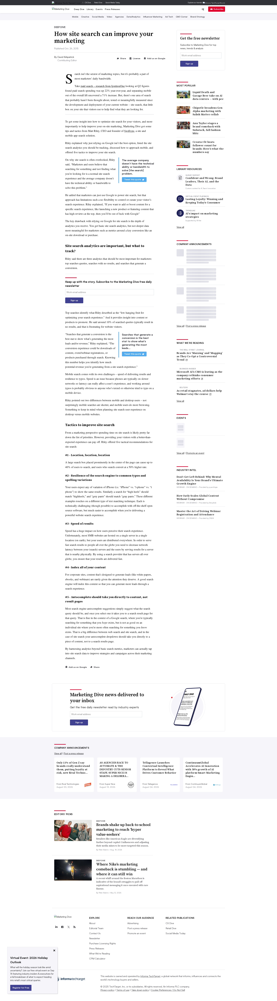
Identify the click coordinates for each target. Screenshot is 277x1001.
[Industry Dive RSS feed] (75, 927)
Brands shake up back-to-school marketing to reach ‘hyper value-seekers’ (123, 829)
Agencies (119, 16)
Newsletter (94, 938)
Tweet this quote (132, 179)
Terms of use (122, 990)
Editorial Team (96, 928)
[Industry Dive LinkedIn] (56, 927)
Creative (85, 16)
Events (99, 9)
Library (90, 9)
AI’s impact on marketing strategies (202, 215)
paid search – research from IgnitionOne (103, 86)
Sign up (74, 300)
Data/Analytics (133, 16)
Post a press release (196, 325)
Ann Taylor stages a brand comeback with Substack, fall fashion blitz (207, 128)
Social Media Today (113, 2)
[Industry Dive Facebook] (62, 927)
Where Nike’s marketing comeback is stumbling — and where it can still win (121, 869)
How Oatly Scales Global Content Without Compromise (198, 497)
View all (180, 227)
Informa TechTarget (150, 976)
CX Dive (88, 2)
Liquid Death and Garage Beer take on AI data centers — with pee (208, 95)
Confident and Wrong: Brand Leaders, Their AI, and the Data (204, 181)
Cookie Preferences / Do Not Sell (168, 990)
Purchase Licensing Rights (102, 943)
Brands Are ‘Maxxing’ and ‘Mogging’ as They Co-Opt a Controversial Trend (200, 356)
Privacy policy (107, 990)
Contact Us (95, 933)
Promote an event (195, 453)
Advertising (132, 923)
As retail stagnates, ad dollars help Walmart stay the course (199, 392)
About (92, 923)
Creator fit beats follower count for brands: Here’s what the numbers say (208, 147)
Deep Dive (79, 9)
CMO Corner (182, 16)
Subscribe (218, 9)
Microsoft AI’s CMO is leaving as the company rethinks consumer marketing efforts (199, 375)
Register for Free (21, 987)
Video (109, 16)
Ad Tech (169, 16)
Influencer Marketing (152, 16)
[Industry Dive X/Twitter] (68, 927)
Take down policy (140, 990)
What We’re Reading (99, 953)
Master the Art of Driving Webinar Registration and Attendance (199, 512)
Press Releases (112, 9)
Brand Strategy (197, 16)
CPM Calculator (97, 958)
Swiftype (129, 131)
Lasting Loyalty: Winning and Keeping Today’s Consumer (204, 200)
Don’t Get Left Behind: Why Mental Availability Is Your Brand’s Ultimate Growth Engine (200, 480)
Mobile (75, 16)
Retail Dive (98, 2)
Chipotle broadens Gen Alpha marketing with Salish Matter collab (207, 111)
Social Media (98, 16)
